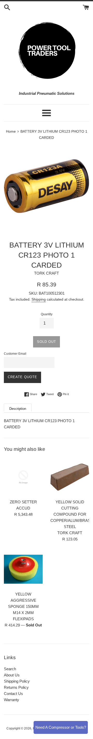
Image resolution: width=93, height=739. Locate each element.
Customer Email (15, 353)
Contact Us (13, 693)
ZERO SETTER (23, 502)
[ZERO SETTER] (23, 477)
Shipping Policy (17, 681)
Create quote (22, 377)
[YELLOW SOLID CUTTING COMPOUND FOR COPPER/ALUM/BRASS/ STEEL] (69, 477)
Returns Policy (16, 687)
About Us (12, 675)
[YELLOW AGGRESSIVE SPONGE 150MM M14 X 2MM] (23, 569)
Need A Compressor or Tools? (60, 727)
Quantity (46, 314)
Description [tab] (17, 409)
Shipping (39, 299)
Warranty (11, 700)
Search (10, 669)
